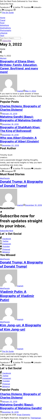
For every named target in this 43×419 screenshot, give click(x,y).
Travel (2, 20)
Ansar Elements (23, 414)
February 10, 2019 (9, 113)
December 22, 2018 (10, 145)
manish (20, 91)
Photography (5, 30)
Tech (2, 35)
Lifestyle (3, 33)
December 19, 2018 (10, 135)
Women (3, 58)
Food (2, 23)
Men (2, 178)
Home (2, 17)
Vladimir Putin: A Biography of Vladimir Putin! (17, 296)
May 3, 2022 (30, 91)
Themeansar (35, 418)
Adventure (4, 25)
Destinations (5, 28)
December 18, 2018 (10, 124)
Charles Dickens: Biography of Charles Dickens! (20, 107)
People (7, 178)
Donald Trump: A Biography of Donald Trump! (21, 184)
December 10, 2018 (33, 205)
